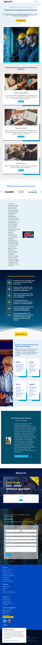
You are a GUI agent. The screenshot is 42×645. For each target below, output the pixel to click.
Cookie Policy (9, 636)
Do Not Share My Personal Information (11, 640)
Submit (8, 554)
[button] (1, 490)
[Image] (21, 82)
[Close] (25, 629)
